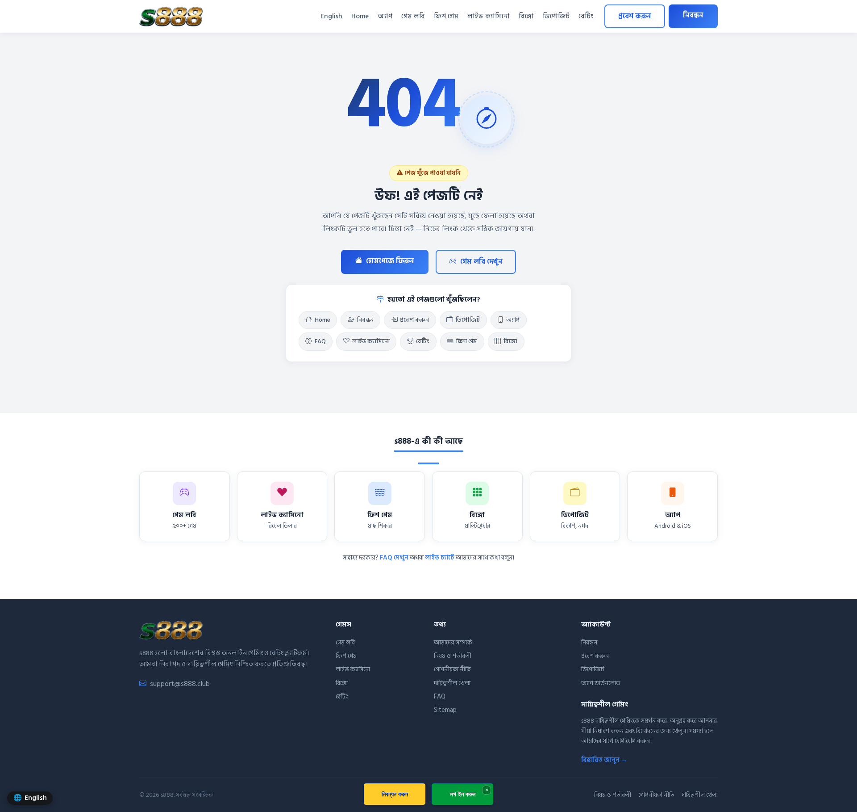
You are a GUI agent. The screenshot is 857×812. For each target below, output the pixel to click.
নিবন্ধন (693, 15)
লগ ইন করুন (462, 794)
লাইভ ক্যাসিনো (488, 16)
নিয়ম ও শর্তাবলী (452, 656)
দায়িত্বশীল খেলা (452, 683)
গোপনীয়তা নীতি (452, 669)
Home (360, 16)
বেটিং (586, 16)
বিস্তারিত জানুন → (604, 760)
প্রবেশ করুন (634, 16)
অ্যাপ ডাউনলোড (600, 683)
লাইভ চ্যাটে (439, 557)
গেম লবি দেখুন (481, 261)
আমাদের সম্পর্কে (453, 642)
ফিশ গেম (446, 16)
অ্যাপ (385, 16)
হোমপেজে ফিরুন (390, 261)
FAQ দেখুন (394, 557)
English (331, 16)
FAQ (320, 341)
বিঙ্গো (526, 16)
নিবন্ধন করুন (395, 794)
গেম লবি (413, 16)
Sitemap (445, 710)
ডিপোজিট (556, 16)
